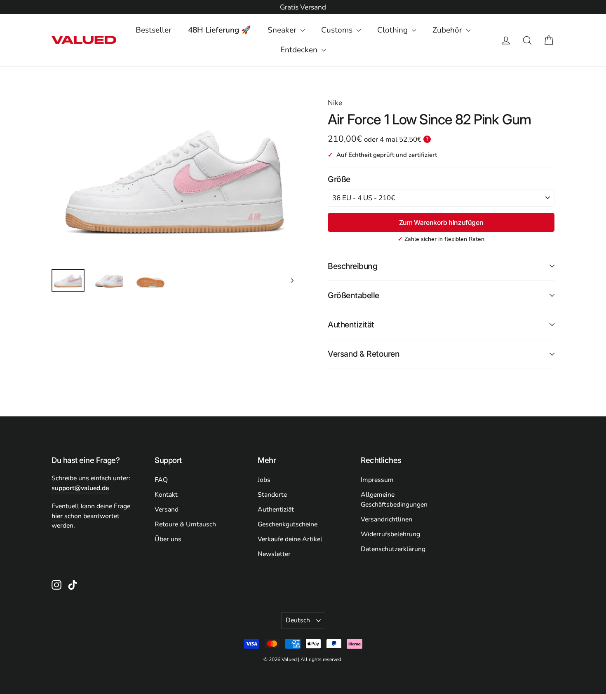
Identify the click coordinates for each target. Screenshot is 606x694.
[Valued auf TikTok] (73, 584)
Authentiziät (276, 509)
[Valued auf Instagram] (56, 584)
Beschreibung (352, 266)
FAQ (161, 479)
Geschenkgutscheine (287, 524)
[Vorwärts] (292, 280)
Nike (335, 102)
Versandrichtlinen (386, 519)
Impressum (377, 479)
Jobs (264, 479)
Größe (339, 179)
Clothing (393, 30)
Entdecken (299, 49)
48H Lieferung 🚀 (219, 30)
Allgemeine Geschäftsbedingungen (394, 499)
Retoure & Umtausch (185, 524)
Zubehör (448, 30)
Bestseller (153, 30)
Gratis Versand (303, 7)
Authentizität (351, 324)
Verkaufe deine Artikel (290, 539)
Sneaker (283, 30)
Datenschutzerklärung (393, 549)
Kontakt (166, 494)
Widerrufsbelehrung (390, 534)
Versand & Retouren (363, 354)
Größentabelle (353, 295)
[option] (303, 7)
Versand (167, 509)
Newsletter (274, 553)
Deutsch (298, 620)
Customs (338, 30)
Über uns (168, 539)
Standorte (272, 494)
